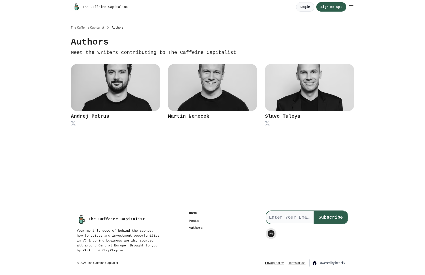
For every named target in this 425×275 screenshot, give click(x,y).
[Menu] (351, 6)
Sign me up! (331, 7)
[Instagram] (271, 233)
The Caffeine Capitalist (87, 28)
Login (305, 7)
